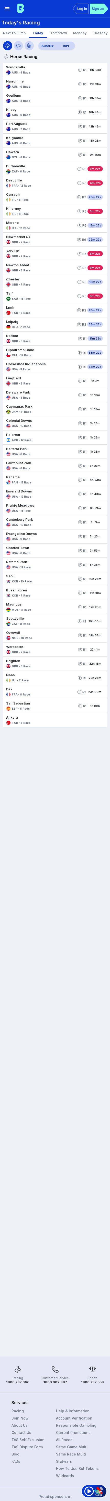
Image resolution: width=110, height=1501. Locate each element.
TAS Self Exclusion (28, 1440)
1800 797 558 (92, 1382)
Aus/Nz (47, 46)
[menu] (7, 9)
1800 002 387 (55, 1382)
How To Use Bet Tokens (77, 1468)
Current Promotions (73, 1432)
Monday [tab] (80, 33)
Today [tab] (37, 33)
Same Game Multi (71, 1447)
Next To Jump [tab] (14, 33)
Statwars (64, 1461)
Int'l (66, 46)
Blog (15, 1454)
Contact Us (21, 1432)
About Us (20, 1425)
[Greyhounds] (18, 45)
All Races (64, 1440)
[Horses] (7, 45)
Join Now (20, 1418)
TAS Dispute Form (27, 1447)
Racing (18, 1411)
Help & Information (73, 1411)
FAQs (16, 1461)
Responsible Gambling (76, 1425)
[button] (39, 70)
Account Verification (74, 1418)
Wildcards (65, 1475)
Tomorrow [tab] (58, 33)
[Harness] (29, 45)
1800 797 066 (17, 1382)
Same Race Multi (71, 1454)
